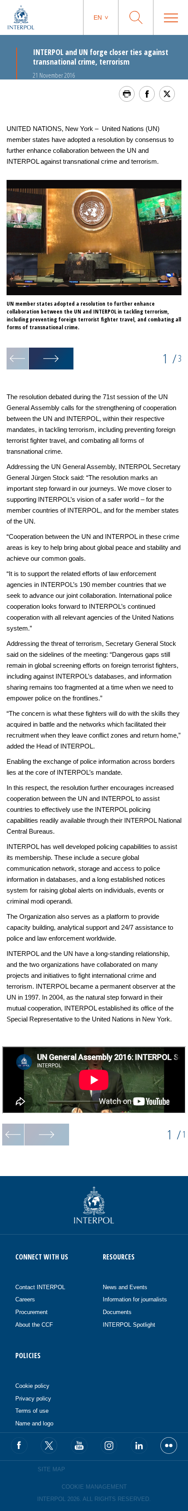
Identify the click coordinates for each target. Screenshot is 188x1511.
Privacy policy (33, 1398)
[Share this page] (147, 94)
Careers (25, 1299)
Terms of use (32, 1411)
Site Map (51, 1469)
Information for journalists (135, 1299)
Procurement (31, 1312)
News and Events (125, 1287)
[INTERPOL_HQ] (168, 1445)
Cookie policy (32, 1386)
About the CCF (34, 1324)
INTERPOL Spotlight (129, 1324)
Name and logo (34, 1423)
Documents (117, 1312)
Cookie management (94, 1486)
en (98, 17)
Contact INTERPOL (40, 1287)
